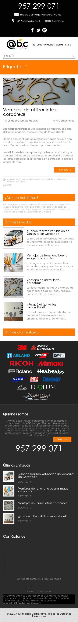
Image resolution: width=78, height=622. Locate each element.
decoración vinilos (38, 204)
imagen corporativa (13, 206)
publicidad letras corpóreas (17, 209)
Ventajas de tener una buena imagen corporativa (47, 256)
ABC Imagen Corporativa (16, 204)
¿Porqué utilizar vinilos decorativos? (41, 306)
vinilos (29, 211)
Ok (16, 603)
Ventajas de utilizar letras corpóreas (30, 112)
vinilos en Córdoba (41, 211)
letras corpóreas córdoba (40, 179)
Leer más (62, 439)
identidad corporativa (59, 204)
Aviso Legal (44, 591)
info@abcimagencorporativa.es (40, 14)
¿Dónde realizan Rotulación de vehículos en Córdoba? (48, 232)
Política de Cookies (29, 603)
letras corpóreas (16, 179)
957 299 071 (39, 5)
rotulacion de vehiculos (43, 209)
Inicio (30, 591)
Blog (9, 184)
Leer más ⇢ (64, 170)
